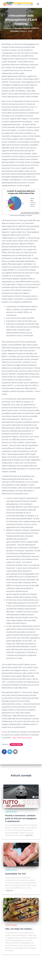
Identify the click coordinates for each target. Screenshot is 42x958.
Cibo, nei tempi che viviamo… (19, 929)
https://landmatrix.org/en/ (22, 738)
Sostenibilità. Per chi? (15, 874)
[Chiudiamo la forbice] (19, 4)
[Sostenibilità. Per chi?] (21, 854)
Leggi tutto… (29, 835)
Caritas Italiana (16, 744)
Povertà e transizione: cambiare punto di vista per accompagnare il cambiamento (21, 818)
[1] (27, 485)
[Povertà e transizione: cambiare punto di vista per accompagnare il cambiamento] (21, 796)
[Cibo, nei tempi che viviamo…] (21, 909)
